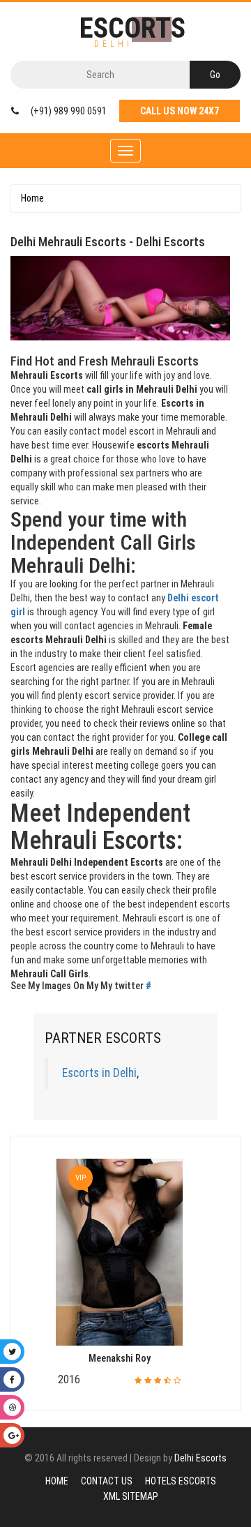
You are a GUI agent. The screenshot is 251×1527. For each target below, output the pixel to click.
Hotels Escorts (180, 1481)
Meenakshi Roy (120, 1358)
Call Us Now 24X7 (179, 110)
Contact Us (106, 1481)
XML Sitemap (130, 1496)
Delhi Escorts (200, 1458)
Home (32, 198)
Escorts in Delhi (99, 1073)
